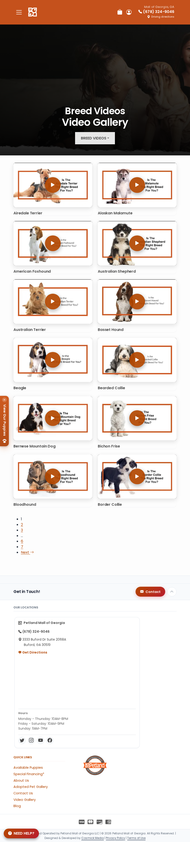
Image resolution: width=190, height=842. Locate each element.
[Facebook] (50, 740)
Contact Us (23, 793)
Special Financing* (28, 774)
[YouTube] (40, 740)
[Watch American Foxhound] (52, 243)
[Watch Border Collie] (137, 476)
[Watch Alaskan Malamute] (137, 185)
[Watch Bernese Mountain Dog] (52, 418)
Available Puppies (28, 767)
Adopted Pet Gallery (30, 786)
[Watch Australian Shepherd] (137, 243)
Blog (17, 806)
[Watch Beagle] (52, 360)
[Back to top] (172, 591)
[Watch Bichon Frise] (137, 418)
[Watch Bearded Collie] (137, 360)
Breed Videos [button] (93, 138)
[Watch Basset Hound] (137, 301)
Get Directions (34, 652)
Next (25, 552)
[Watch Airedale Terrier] (52, 185)
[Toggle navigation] (19, 12)
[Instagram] (31, 740)
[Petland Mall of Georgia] (32, 12)
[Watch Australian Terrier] (52, 301)
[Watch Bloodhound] (52, 476)
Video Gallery (24, 799)
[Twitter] (22, 740)
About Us (21, 780)
